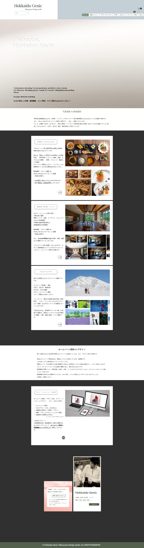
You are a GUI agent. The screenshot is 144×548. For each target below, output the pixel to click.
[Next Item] (107, 247)
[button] (140, 8)
